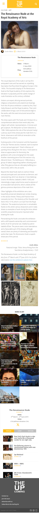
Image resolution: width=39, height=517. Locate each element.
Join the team (6, 499)
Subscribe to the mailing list (10, 504)
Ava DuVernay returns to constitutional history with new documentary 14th (24, 447)
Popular (8, 431)
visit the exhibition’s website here (21, 260)
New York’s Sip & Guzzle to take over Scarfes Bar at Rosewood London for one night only (24, 438)
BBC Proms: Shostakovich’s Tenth (23, 473)
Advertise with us (7, 501)
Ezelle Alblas (9, 51)
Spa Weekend (18, 454)
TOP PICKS (30, 431)
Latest (20, 431)
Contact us (5, 496)
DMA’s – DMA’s (19, 464)
